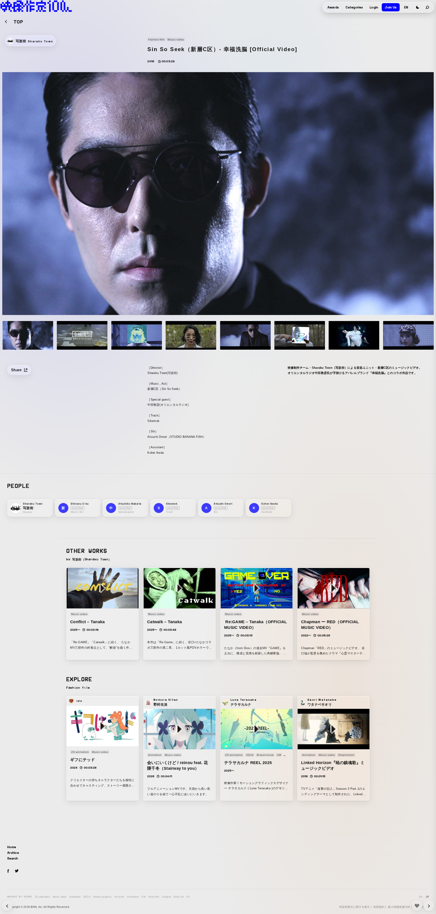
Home (11, 847)
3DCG (87, 896)
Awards (333, 7)
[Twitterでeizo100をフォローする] (17, 872)
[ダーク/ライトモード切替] (418, 7)
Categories (354, 7)
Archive (13, 853)
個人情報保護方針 (399, 907)
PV (188, 896)
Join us (390, 7)
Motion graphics (102, 896)
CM (143, 896)
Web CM (178, 896)
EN (406, 7)
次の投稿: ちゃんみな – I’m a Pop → (7, 906)
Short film (153, 896)
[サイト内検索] (428, 7)
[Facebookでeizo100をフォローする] (8, 872)
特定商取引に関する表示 (354, 907)
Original (166, 896)
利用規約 (378, 907)
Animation (74, 896)
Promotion (133, 896)
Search (12, 858)
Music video (60, 896)
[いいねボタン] (417, 905)
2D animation (42, 896)
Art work (119, 896)
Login (374, 7)
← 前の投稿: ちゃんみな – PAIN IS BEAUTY (429, 906)
